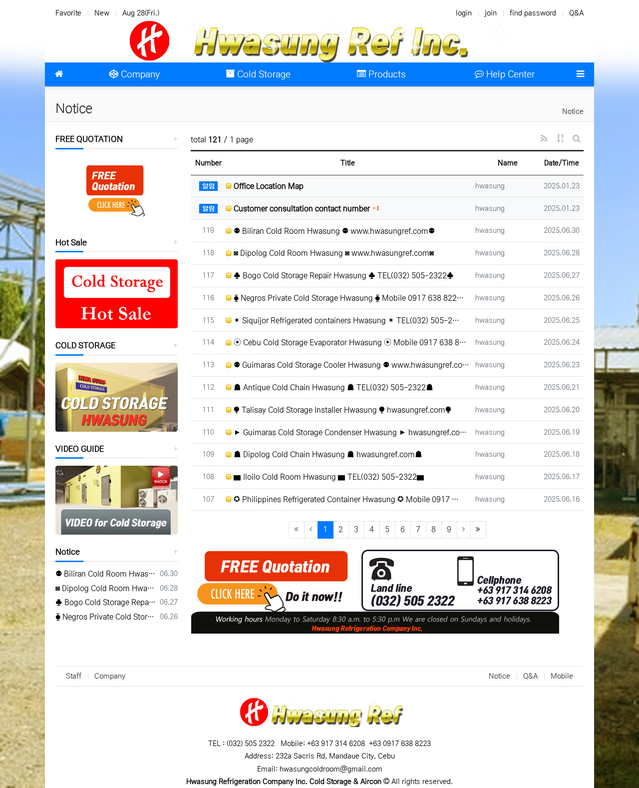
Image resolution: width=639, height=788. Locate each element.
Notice (573, 111)
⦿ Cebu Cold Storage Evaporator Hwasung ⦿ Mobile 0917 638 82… (351, 342)
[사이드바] (580, 74)
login (464, 13)
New (101, 13)
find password (533, 13)
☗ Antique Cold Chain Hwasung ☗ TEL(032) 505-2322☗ (332, 387)
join (491, 13)
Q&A (576, 13)
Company (109, 676)
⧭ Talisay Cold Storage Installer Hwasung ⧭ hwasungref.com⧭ (341, 410)
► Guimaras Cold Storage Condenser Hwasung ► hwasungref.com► (351, 432)
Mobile (562, 676)
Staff (73, 676)
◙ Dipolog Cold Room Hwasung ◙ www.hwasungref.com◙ (333, 253)
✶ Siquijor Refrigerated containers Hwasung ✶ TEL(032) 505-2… (345, 320)
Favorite (68, 13)
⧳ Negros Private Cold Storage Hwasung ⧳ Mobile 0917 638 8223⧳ (105, 617)
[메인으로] (59, 74)
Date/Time (561, 163)
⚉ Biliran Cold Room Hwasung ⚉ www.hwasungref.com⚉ (333, 231)
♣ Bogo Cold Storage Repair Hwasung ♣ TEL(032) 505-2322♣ (343, 275)
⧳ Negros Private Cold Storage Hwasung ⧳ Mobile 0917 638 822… (348, 298)
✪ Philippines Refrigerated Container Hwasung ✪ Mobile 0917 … (345, 499)
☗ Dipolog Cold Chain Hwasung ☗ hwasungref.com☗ (327, 454)
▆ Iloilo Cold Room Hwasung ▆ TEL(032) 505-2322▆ (328, 477)
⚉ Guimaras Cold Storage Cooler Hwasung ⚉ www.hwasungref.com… (351, 365)
